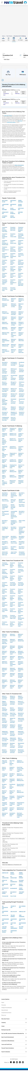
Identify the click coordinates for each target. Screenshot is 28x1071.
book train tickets (8, 115)
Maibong (17, 93)
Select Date (23, 92)
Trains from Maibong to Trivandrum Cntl (11, 864)
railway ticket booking (19, 165)
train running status (11, 122)
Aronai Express (6, 90)
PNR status (19, 120)
